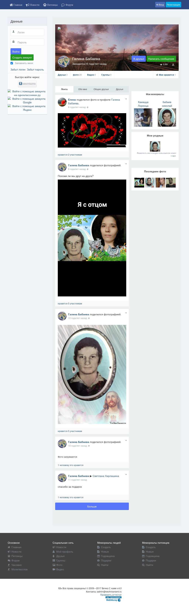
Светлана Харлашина (106, 476)
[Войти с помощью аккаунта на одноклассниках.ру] (27, 92)
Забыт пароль (35, 69)
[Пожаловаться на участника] (173, 64)
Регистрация (173, 4)
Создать (106, 547)
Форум (15, 560)
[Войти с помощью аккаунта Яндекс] (27, 107)
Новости (16, 551)
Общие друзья (101, 89)
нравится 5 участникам (70, 303)
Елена (72, 99)
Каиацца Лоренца (143, 103)
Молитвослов (19, 569)
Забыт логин (18, 69)
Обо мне (82, 89)
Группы (106, 74)
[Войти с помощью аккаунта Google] (27, 100)
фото (77, 74)
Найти (104, 565)
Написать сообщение (161, 58)
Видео (91, 74)
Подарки (106, 560)
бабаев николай (167, 103)
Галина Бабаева (78, 165)
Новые (105, 551)
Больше (92, 506)
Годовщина (108, 556)
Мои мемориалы (155, 94)
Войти (16, 51)
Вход (161, 4)
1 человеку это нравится (70, 465)
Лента (64, 89)
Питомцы (17, 556)
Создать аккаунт (22, 57)
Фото (59, 565)
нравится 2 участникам (70, 154)
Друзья (63, 74)
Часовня (16, 565)
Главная (16, 547)
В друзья (138, 58)
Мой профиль (64, 551)
